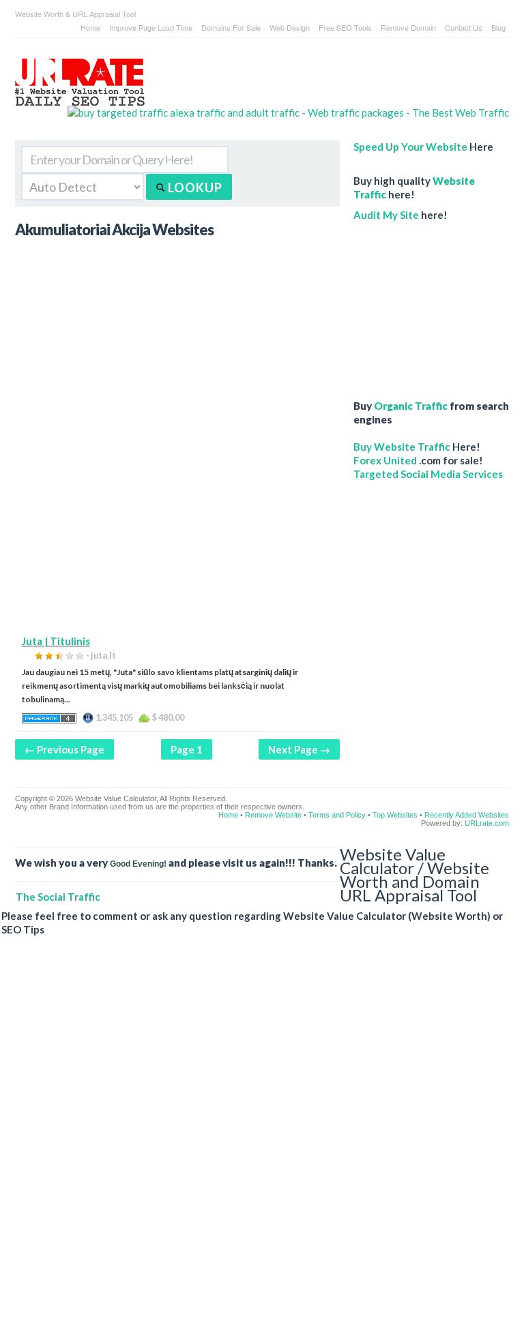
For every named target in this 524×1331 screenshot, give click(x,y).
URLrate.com (487, 823)
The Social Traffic (58, 897)
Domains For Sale (231, 27)
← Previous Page (64, 749)
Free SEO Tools (345, 27)
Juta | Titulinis (56, 641)
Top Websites (395, 815)
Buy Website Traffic (401, 446)
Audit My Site (386, 215)
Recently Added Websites (466, 815)
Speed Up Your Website (410, 146)
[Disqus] (255, 1144)
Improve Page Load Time (150, 27)
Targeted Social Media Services (428, 474)
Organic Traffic (411, 406)
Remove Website (273, 815)
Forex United (385, 460)
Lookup (193, 187)
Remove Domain (408, 27)
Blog (498, 27)
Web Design (290, 27)
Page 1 (187, 749)
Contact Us (463, 27)
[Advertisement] (177, 538)
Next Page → (299, 749)
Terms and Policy (337, 815)
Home (90, 27)
